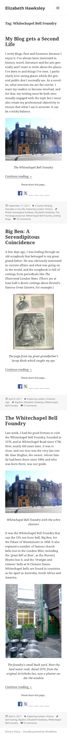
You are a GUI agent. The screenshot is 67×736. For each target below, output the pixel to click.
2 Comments (30, 405)
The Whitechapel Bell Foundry (31, 420)
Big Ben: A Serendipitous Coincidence (22, 237)
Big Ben (19, 402)
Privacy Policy (12, 731)
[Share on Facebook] (20, 193)
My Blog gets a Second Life (32, 41)
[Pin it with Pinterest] (36, 193)
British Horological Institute (19, 212)
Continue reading (18, 176)
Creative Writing (43, 205)
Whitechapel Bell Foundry (39, 215)
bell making (11, 719)
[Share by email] (47, 193)
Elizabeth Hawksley (25, 8)
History (48, 209)
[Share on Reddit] (31, 193)
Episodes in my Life (15, 209)
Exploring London (35, 209)
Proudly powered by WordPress (40, 731)
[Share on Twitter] (25, 193)
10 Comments (23, 219)
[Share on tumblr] (41, 193)
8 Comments (30, 723)
